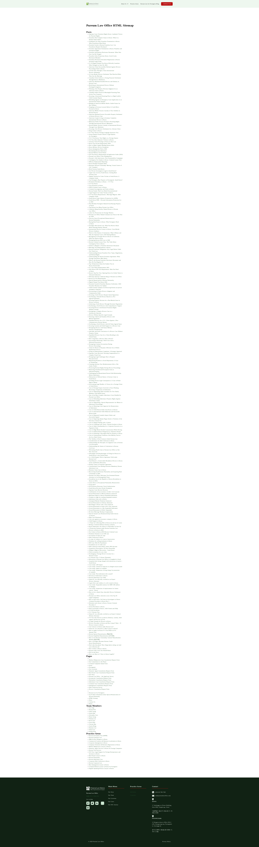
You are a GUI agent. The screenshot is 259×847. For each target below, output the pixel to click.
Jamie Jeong (92, 711)
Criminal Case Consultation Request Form (101, 683)
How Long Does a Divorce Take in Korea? (101, 338)
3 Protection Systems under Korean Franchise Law (103, 528)
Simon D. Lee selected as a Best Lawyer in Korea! (103, 628)
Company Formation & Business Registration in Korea (104, 744)
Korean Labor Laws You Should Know (100, 650)
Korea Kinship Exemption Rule (98, 163)
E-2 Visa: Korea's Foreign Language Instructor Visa (103, 132)
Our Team (111, 795)
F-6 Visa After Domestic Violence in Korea (101, 140)
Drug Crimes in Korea (95, 130)
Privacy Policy (166, 841)
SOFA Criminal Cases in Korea (98, 187)
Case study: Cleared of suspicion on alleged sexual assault (105, 566)
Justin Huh (92, 713)
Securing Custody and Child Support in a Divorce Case (104, 326)
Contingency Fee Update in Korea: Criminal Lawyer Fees (105, 160)
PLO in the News (94, 652)
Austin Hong (92, 726)
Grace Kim (92, 722)
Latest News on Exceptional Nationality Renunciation (104, 482)
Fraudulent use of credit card (97, 544)
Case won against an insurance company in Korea (103, 519)
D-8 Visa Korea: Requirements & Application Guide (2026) (106, 154)
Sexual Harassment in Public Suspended (100, 510)
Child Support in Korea (95, 521)
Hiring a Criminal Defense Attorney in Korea (102, 524)
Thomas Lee (92, 718)
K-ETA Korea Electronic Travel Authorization (102, 486)
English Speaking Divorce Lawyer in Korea (101, 768)
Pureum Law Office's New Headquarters (100, 156)
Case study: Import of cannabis (98, 568)
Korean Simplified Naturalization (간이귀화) (102, 636)
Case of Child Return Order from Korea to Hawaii (103, 409)
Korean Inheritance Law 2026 (97, 577)
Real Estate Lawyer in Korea (97, 755)
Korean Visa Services (95, 750)
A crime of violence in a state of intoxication (102, 539)
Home (90, 703)
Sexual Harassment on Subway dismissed (100, 502)
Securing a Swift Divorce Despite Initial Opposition (104, 295)
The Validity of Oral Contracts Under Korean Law (103, 439)
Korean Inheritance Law (96, 759)
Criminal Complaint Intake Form (98, 663)
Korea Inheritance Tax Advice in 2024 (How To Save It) (105, 526)
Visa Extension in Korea (96, 185)
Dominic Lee (92, 728)
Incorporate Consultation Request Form (100, 678)
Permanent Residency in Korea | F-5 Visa (101, 181)
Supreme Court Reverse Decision (98, 490)
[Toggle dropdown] (127, 3)
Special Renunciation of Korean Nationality (101, 280)
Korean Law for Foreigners (96, 692)
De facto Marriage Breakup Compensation (101, 512)
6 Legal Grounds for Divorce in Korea (100, 621)
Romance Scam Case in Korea (97, 470)
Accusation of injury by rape (97, 535)
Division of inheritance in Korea (98, 575)
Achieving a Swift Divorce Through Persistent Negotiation (105, 304)
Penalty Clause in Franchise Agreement (100, 464)
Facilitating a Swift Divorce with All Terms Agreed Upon (105, 324)
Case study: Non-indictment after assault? (101, 574)
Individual (133, 792)
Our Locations (93, 669)
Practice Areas (134, 4)
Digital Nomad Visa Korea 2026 (98, 282)
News (90, 700)
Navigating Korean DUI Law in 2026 (99, 240)
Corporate (133, 795)
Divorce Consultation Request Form (99, 689)
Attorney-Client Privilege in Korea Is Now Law (102, 141)
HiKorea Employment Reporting (98, 161)
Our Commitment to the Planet (97, 661)
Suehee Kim (92, 731)
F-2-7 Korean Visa (94, 612)
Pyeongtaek (92, 667)
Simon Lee (92, 729)
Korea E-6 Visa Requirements (97, 278)
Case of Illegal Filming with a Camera (100, 422)
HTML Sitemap (93, 698)
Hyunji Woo (92, 709)
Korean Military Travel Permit (97, 152)
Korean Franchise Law (95, 737)
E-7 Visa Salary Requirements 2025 (99, 267)
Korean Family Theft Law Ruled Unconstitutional (103, 191)
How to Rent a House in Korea (98, 648)
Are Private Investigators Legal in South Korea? (102, 171)
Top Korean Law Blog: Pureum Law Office (101, 207)
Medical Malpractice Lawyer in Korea (100, 746)
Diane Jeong (92, 717)
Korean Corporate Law (95, 763)
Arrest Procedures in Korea (96, 606)
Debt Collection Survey (95, 687)
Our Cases (111, 801)
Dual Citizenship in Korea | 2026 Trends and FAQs (103, 608)
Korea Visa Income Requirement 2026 (100, 143)
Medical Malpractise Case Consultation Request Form (104, 660)
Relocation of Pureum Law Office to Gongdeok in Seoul (105, 559)
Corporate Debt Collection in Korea (99, 761)
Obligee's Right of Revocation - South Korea (102, 550)
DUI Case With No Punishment (98, 543)
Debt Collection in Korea (96, 537)
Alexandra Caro (93, 715)
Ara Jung (91, 707)
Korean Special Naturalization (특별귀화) (101, 634)
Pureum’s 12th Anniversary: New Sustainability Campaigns (106, 158)
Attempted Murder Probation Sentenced (100, 501)
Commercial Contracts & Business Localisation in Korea (105, 741)
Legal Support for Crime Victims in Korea (101, 192)
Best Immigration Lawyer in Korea (99, 764)
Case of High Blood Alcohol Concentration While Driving (105, 429)
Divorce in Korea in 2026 (96, 530)
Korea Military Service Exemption (99, 147)
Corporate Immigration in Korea (98, 743)
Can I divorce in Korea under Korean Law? (101, 626)
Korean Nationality (94, 757)
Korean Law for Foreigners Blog (150, 4)
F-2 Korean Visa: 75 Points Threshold (100, 557)
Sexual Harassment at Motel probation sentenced (103, 493)
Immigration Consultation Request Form (100, 685)
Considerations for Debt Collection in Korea (101, 440)
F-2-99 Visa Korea (94, 610)
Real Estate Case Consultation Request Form (101, 672)
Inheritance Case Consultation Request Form (101, 682)
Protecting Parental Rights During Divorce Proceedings (104, 367)
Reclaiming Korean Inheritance (98, 150)
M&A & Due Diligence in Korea (98, 739)
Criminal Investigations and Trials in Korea (101, 189)
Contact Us (92, 702)
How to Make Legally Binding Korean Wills (101, 145)
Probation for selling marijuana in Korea (100, 541)
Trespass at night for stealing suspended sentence (103, 497)
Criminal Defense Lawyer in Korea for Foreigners (103, 766)
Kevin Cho (92, 720)
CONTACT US (167, 4)
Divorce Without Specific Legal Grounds (100, 315)
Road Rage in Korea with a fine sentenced (101, 504)
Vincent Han (92, 724)
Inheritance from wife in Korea (98, 499)
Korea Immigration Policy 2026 (98, 149)
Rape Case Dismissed (95, 517)
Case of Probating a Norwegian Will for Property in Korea (105, 433)
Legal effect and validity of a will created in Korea (103, 583)
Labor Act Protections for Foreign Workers (101, 212)
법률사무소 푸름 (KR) (92, 796)
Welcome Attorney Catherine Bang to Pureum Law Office (105, 276)
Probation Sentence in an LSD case (99, 533)
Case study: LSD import (96, 564)
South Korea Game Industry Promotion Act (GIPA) (103, 198)
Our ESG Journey (113, 804)
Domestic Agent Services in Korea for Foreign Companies (105, 748)
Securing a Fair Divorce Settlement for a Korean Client (105, 129)
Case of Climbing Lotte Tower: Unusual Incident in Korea (105, 424)
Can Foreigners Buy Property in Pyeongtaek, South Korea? (105, 180)
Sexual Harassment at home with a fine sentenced (103, 506)
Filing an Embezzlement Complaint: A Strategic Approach (105, 351)
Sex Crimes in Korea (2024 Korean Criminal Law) (103, 532)
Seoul (90, 665)
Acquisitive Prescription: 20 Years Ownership (102, 548)
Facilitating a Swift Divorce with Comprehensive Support (105, 305)
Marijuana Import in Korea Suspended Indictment (103, 495)
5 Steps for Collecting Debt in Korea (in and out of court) (105, 522)
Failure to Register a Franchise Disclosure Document (104, 245)
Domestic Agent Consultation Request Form (101, 671)
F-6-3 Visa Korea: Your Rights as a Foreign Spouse (103, 138)
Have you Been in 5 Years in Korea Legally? (101, 654)
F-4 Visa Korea (93, 183)
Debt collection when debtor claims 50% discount (103, 546)
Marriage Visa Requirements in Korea (99, 247)
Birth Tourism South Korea (96, 169)
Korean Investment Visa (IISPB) (98, 735)
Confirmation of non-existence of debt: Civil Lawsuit (104, 491)
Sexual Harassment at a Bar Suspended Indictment (103, 508)
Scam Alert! (92, 484)
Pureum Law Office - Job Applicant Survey (101, 676)
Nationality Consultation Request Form (100, 680)
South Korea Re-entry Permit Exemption (100, 488)
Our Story (92, 674)
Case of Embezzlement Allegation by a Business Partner (105, 431)
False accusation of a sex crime (98, 552)
